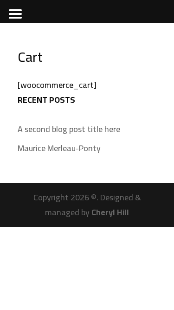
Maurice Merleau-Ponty (59, 148)
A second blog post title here (69, 129)
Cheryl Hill (110, 212)
